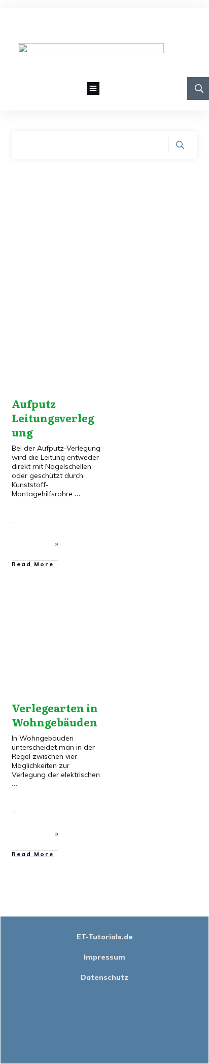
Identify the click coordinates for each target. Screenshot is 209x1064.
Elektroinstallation (62, 312)
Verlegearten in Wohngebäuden (55, 714)
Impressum (104, 957)
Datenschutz (104, 977)
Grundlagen (73, 320)
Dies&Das (77, 304)
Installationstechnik (62, 329)
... (78, 493)
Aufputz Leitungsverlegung (53, 417)
